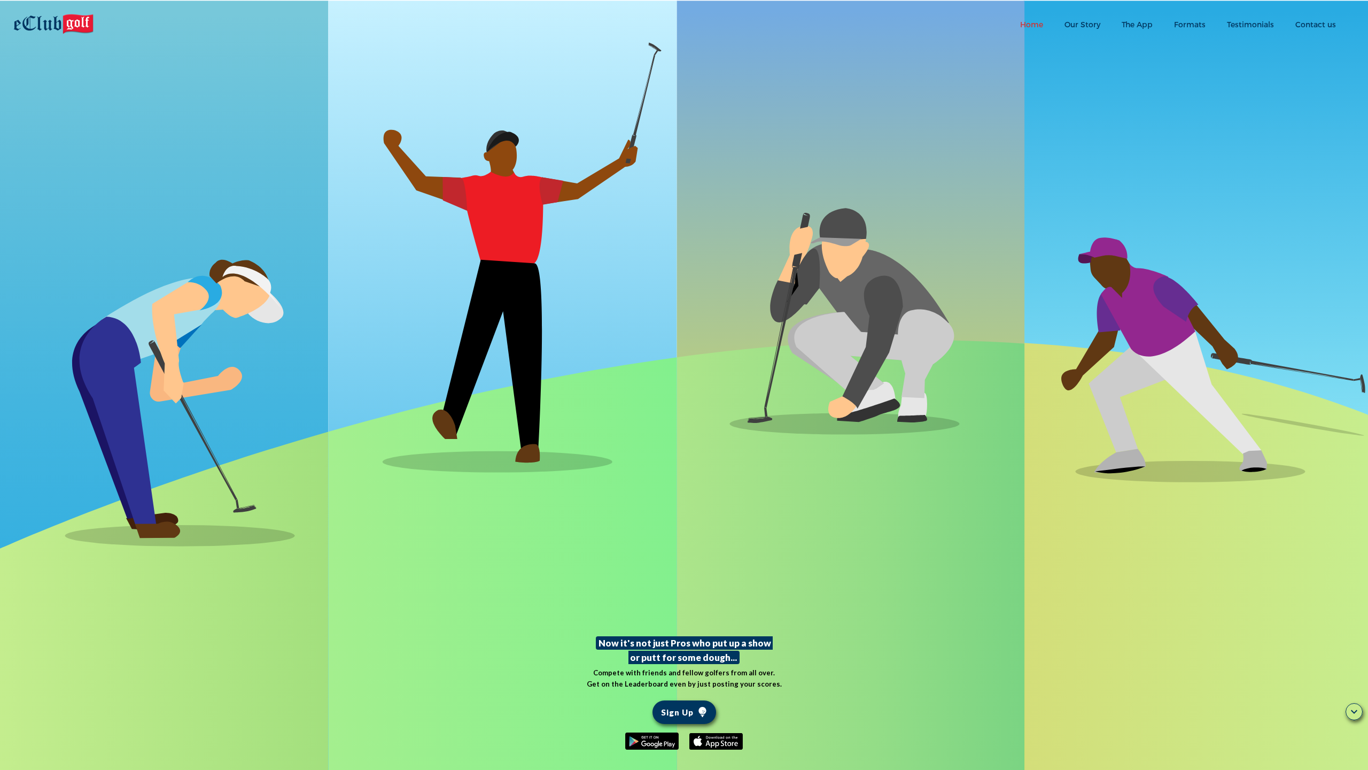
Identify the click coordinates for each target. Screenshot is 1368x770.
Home (1031, 24)
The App (1137, 24)
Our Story (1082, 24)
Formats (1190, 24)
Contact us (1315, 24)
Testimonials (1250, 24)
